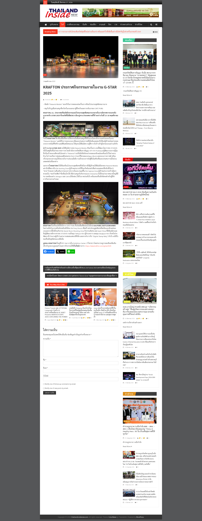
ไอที (62, 24)
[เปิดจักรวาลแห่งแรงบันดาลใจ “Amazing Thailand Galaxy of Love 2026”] (129, 141)
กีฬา (109, 24)
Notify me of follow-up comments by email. (60, 384)
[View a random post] (156, 24)
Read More (127, 95)
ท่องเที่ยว (93, 24)
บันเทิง (84, 24)
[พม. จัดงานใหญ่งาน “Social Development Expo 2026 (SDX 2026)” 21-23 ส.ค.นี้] (129, 376)
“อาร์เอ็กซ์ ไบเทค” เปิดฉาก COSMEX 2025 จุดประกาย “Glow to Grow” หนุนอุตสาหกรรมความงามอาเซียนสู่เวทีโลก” (81, 276)
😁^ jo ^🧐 (61, 320)
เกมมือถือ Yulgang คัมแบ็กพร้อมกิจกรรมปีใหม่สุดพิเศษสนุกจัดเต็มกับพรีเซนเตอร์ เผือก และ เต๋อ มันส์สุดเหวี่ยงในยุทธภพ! (80, 311)
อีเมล (45, 368)
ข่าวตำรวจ (127, 421)
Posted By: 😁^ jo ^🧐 (51, 99)
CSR (115, 24)
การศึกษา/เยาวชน (73, 24)
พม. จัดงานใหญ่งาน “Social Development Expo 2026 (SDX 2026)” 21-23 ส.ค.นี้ (145, 377)
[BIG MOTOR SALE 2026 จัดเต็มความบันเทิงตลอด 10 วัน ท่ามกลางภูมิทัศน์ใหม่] (140, 176)
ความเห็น (47, 339)
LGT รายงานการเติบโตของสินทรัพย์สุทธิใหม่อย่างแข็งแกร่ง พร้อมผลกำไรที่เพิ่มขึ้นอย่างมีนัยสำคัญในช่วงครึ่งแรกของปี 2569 (99, 31)
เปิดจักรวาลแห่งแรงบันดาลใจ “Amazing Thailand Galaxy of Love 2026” (145, 142)
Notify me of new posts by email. (56, 388)
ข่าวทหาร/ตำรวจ (126, 24)
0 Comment (65, 99)
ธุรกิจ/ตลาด (54, 24)
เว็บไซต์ (45, 376)
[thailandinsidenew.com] (45, 24)
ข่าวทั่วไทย (138, 24)
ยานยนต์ (102, 24)
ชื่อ (44, 360)
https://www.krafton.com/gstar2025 (98, 246)
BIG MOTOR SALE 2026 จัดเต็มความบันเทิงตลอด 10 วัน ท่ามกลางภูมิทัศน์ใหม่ (139, 193)
